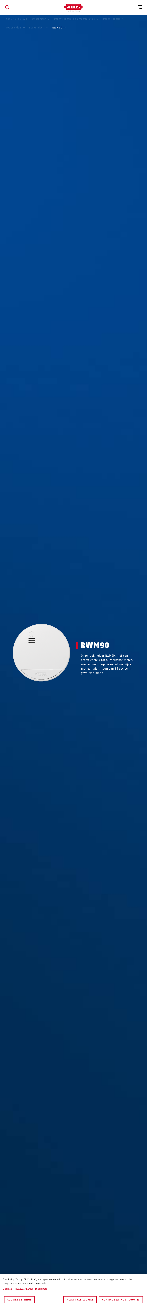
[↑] (35, 688)
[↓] (48, 688)
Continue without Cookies (121, 1299)
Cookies (7, 1289)
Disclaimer (41, 1289)
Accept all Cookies (80, 1299)
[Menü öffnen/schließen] (140, 7)
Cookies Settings (19, 1299)
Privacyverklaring (23, 1289)
